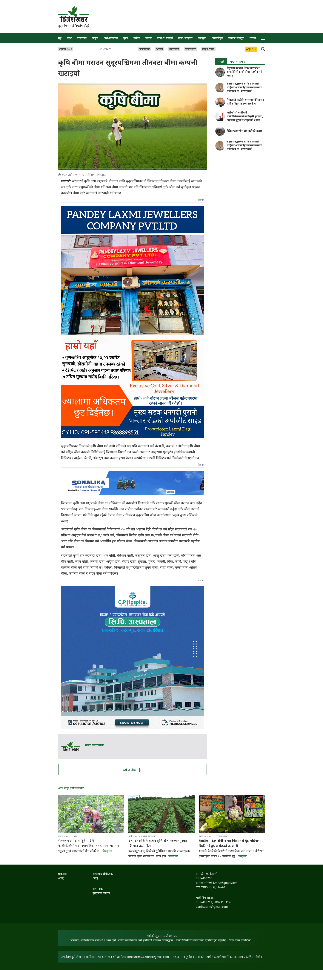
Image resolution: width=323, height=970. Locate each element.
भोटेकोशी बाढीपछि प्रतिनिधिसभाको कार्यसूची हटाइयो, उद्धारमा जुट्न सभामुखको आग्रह (245, 116)
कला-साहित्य (185, 39)
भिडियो (159, 49)
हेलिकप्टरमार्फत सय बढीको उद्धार (244, 131)
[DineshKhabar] (73, 14)
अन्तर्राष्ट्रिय (217, 39)
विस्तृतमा (107, 851)
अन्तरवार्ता (174, 49)
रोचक (253, 39)
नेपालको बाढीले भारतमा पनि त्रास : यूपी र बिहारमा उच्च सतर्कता (245, 102)
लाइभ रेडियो (208, 49)
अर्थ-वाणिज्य (111, 39)
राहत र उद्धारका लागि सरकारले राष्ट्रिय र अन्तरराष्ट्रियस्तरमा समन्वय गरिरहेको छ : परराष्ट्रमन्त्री (244, 87)
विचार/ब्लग (190, 49)
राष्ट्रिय (95, 39)
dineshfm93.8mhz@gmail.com (148, 957)
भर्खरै (221, 62)
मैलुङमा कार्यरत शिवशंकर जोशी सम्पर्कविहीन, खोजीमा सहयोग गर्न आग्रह (244, 72)
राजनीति (82, 39)
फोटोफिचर (144, 49)
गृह (59, 39)
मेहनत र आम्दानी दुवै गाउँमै (76, 841)
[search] (263, 49)
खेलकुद (202, 39)
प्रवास (148, 39)
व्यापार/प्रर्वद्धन (236, 39)
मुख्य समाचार (237, 62)
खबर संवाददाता (94, 746)
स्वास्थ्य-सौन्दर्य (165, 39)
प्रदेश (69, 39)
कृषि (125, 39)
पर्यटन (136, 39)
